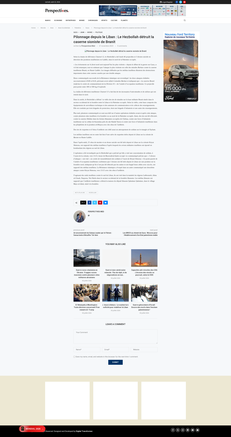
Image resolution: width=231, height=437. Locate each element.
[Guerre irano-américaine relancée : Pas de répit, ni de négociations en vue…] (115, 258)
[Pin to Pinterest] (100, 202)
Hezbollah (92, 192)
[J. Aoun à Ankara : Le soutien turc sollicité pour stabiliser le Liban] (115, 293)
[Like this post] (84, 202)
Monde (81, 20)
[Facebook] (176, 2)
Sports (104, 20)
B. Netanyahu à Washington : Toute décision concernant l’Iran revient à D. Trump (87, 307)
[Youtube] (184, 2)
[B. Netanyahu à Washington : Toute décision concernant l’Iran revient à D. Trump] (87, 293)
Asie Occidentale (64, 28)
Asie (51, 28)
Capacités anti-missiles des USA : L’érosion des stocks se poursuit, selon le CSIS (144, 272)
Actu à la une (80, 192)
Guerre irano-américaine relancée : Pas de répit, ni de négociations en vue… (115, 272)
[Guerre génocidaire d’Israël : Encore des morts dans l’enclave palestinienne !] (144, 293)
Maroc (48, 20)
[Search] (184, 20)
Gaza (87, 28)
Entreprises (71, 20)
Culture (114, 20)
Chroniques (93, 20)
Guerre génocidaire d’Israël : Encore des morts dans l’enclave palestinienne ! (144, 307)
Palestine (78, 28)
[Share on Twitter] (94, 202)
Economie (58, 20)
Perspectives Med (88, 46)
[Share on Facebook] (89, 202)
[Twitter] (180, 2)
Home (33, 28)
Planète (124, 20)
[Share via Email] (105, 202)
